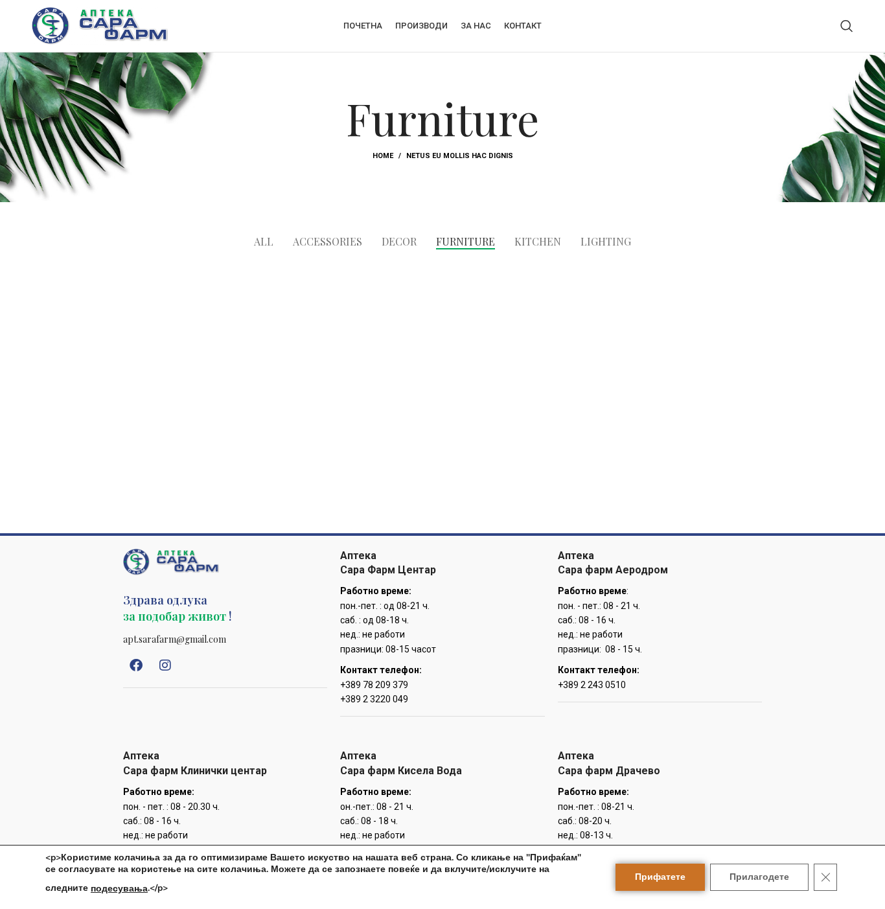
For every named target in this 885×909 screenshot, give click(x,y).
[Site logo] (100, 25)
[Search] (847, 26)
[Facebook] (136, 665)
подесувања (119, 888)
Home (383, 156)
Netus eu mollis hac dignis (459, 156)
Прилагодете (759, 877)
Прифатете (660, 877)
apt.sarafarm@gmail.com (174, 639)
